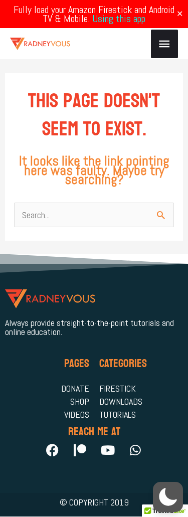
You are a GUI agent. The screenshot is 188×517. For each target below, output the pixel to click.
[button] (168, 497)
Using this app (118, 18)
